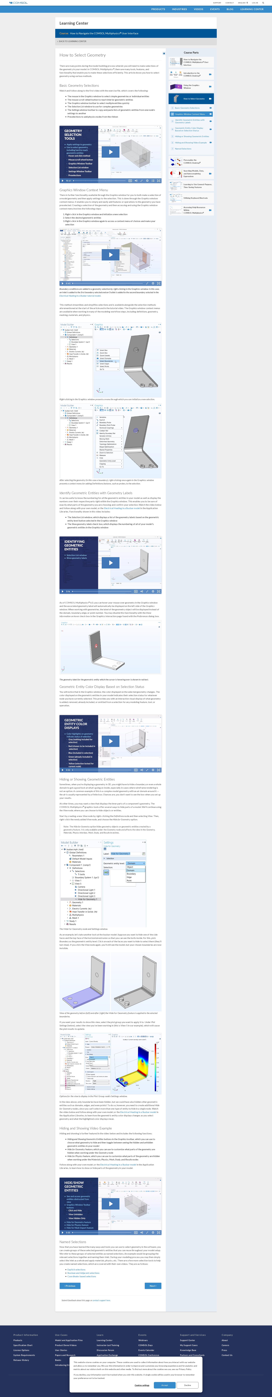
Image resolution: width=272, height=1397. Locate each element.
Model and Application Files (69, 1340)
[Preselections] (116, 180)
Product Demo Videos (65, 1345)
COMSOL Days (145, 1345)
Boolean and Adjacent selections (83, 1273)
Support (217, 3)
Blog (230, 9)
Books (58, 1360)
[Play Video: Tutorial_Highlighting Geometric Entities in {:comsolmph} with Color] (110, 741)
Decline (187, 1385)
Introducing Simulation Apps (69, 1365)
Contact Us (227, 1355)
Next (153, 1285)
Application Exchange (107, 1355)
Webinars (143, 1340)
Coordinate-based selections (81, 1276)
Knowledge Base (188, 1350)
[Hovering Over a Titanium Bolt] (111, 647)
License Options (21, 1350)
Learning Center (252, 9)
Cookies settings (142, 1385)
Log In (255, 3)
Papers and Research (65, 1355)
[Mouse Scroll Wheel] (85, 180)
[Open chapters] (153, 180)
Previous (70, 1285)
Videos (198, 9)
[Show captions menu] (130, 180)
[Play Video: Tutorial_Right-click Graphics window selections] (110, 254)
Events (215, 9)
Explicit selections (76, 1269)
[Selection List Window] (98, 180)
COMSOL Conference (148, 1355)
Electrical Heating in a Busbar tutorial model (80, 295)
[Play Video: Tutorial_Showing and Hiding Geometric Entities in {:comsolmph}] (110, 1203)
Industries (179, 9)
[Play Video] (62, 180)
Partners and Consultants (192, 1355)
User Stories (61, 1350)
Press (224, 1350)
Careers (225, 1345)
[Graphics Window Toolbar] (91, 180)
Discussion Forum (105, 1350)
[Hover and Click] (81, 180)
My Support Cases (188, 1345)
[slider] (99, 180)
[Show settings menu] (147, 180)
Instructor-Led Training (108, 1345)
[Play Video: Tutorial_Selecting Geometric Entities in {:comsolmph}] (110, 152)
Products (158, 9)
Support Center (187, 1340)
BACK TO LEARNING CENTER (72, 41)
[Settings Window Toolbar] (106, 180)
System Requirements (24, 1355)
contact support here (101, 1300)
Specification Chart (22, 1345)
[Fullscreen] (159, 180)
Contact (230, 3)
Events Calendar (146, 1350)
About (225, 1340)
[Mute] (136, 180)
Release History (21, 1360)
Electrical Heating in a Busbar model (122, 508)
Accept (165, 1385)
